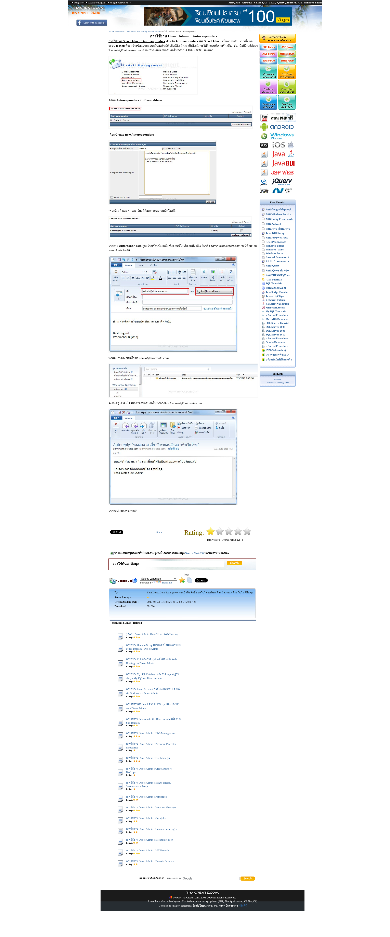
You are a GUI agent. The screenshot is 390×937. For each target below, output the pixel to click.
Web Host (120, 31)
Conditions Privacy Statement (175, 905)
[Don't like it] (219, 534)
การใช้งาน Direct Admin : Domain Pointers (150, 861)
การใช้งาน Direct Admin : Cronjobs (146, 818)
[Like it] (238, 534)
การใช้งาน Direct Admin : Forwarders (146, 796)
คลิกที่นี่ (242, 905)
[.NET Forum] (268, 56)
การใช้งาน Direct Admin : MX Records (147, 850)
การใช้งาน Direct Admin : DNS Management (151, 733)
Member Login (96, 2)
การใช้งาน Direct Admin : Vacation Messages (151, 807)
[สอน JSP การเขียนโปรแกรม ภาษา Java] (278, 176)
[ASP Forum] (287, 49)
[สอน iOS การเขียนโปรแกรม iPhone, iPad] (278, 148)
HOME (111, 31)
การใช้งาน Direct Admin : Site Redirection (149, 839)
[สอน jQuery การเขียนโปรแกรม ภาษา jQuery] (278, 185)
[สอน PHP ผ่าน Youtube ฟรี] (278, 121)
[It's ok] (228, 534)
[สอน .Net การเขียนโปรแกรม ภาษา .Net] (278, 194)
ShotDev (277, 379)
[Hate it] (210, 534)
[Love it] (247, 534)
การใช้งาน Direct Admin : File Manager (148, 757)
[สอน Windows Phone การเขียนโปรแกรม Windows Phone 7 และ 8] (278, 139)
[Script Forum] (287, 63)
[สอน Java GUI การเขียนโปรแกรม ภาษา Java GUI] (278, 167)
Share (159, 532)
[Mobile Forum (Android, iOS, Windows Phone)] (287, 56)
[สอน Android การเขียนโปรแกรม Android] (278, 130)
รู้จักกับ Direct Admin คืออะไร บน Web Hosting (152, 634)
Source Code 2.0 (194, 553)
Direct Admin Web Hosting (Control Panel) (143, 31)
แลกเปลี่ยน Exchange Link (278, 383)
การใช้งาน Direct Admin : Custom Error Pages (151, 828)
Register (78, 2)
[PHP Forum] (268, 49)
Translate (167, 582)
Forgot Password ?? (120, 2)
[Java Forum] (268, 63)
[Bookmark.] (182, 582)
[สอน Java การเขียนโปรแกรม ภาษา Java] (278, 158)
